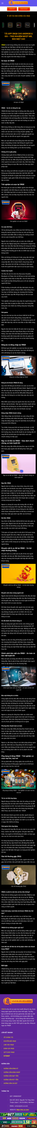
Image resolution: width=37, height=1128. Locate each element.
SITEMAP (7, 1056)
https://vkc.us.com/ (22, 1110)
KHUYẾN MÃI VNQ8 (10, 1041)
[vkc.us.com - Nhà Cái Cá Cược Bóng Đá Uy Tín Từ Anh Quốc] (18, 3)
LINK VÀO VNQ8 (9, 1045)
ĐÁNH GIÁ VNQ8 (9, 1048)
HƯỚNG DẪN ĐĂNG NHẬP (12, 1072)
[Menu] (2, 3)
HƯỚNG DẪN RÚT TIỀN (11, 1080)
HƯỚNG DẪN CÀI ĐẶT (10, 1083)
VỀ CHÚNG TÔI (8, 1037)
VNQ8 (3, 45)
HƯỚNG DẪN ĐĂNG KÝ (11, 1068)
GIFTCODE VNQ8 (9, 1052)
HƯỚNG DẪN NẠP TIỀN (11, 1076)
